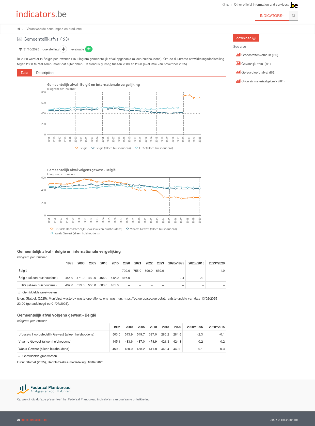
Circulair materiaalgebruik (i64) (262, 81)
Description (45, 72)
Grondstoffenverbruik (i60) (259, 54)
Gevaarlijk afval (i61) (255, 63)
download (244, 37)
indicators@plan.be (34, 419)
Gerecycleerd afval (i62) (257, 72)
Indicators (271, 15)
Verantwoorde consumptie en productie (54, 28)
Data (24, 72)
